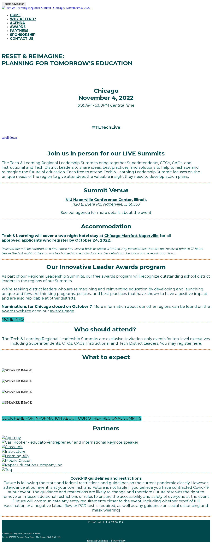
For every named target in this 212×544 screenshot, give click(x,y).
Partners (19, 31)
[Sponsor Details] (11, 438)
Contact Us (21, 39)
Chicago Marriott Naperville (131, 235)
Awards (18, 27)
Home (15, 15)
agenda (83, 212)
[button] (13, 319)
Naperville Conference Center (102, 199)
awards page (62, 311)
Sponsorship (22, 35)
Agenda (17, 23)
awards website (16, 311)
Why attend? (23, 19)
